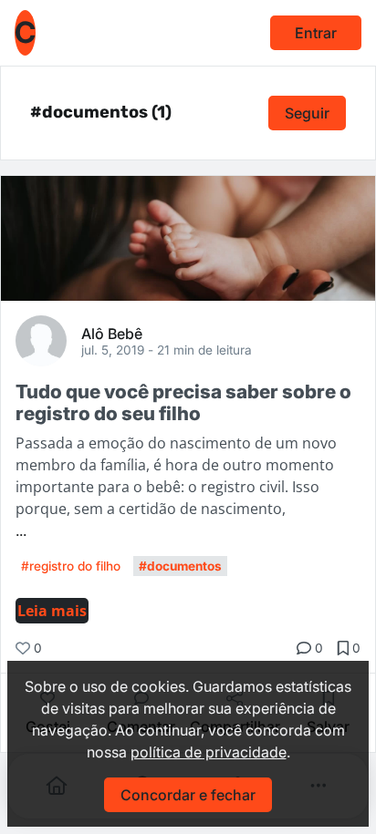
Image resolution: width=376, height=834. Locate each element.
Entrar (316, 33)
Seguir (307, 113)
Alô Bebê (111, 332)
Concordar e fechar (188, 795)
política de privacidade (209, 752)
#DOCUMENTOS (180, 566)
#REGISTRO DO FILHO (70, 566)
